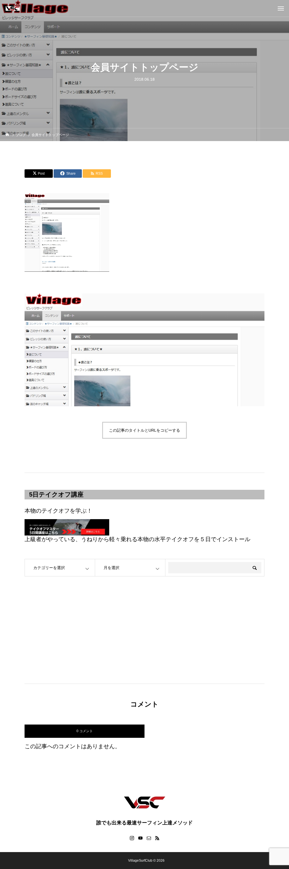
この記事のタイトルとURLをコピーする (144, 430)
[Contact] (149, 838)
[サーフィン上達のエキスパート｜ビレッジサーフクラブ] (13, 8)
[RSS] (157, 838)
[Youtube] (140, 838)
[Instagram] (132, 838)
